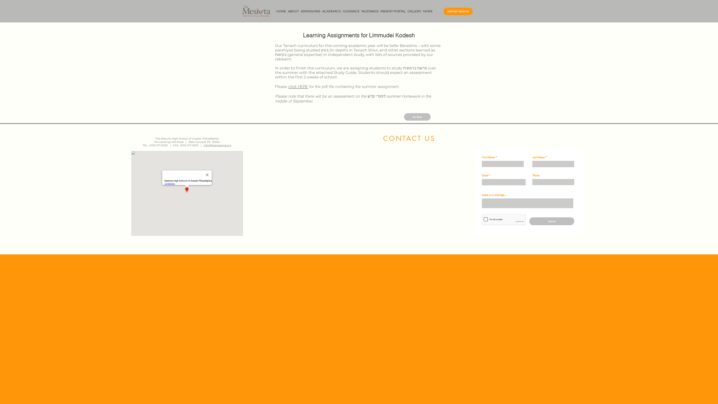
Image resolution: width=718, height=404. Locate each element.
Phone (536, 175)
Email (485, 175)
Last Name (539, 157)
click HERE (298, 86)
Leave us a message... (494, 195)
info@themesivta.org (217, 145)
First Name (488, 157)
